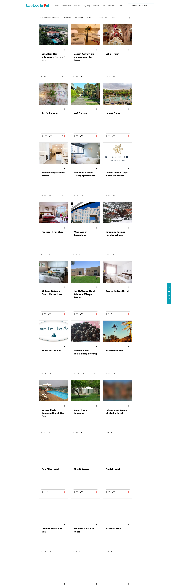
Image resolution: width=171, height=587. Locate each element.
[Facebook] (169, 299)
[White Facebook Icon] (169, 288)
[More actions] (65, 50)
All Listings (79, 18)
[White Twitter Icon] (169, 291)
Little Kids (67, 18)
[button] (129, 18)
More (113, 18)
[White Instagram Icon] (169, 295)
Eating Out (102, 18)
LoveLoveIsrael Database (49, 18)
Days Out (91, 18)
